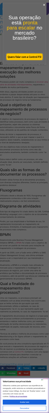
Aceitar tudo (24, 402)
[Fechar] (44, 379)
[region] (24, 395)
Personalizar (24, 408)
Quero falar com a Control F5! (24, 56)
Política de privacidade (18, 396)
